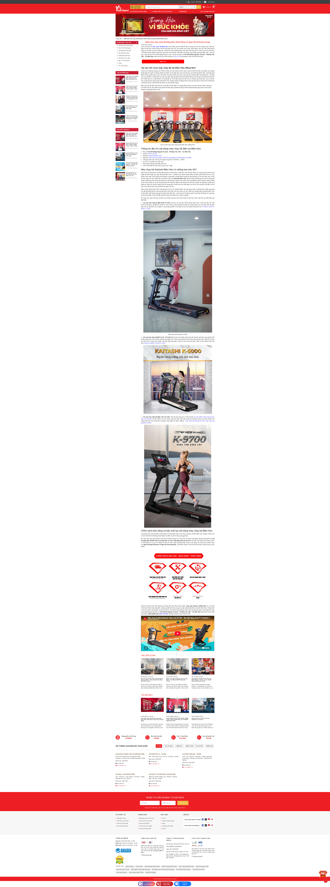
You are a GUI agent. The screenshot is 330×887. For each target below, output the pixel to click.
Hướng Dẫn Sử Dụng (124, 55)
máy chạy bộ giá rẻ (121, 872)
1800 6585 (125, 761)
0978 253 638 (125, 843)
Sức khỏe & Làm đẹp (124, 58)
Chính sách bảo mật (122, 823)
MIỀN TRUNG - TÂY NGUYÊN (194, 746)
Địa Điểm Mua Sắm (124, 53)
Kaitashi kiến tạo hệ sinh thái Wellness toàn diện (200, 719)
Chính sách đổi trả (144, 823)
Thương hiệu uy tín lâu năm (161, 11)
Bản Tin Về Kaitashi (124, 60)
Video (120, 63)
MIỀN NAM (209, 746)
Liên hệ (164, 828)
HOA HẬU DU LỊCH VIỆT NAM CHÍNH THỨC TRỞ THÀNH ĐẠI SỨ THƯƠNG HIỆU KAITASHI (177, 719)
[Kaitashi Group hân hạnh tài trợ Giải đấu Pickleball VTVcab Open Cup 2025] (120, 119)
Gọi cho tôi (183, 803)
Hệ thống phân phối (167, 826)
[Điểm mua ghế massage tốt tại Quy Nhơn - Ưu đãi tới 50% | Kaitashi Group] (177, 669)
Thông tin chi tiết (147, 855)
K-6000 (146, 343)
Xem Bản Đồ (120, 763)
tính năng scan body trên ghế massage (163, 869)
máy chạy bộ (139, 866)
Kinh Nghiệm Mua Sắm (125, 50)
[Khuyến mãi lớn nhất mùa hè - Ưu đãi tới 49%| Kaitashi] (120, 166)
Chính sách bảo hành (145, 828)
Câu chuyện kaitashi (207, 11)
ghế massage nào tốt (202, 866)
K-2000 (204, 207)
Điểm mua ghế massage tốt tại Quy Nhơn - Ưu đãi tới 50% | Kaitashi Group (177, 680)
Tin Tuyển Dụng (123, 65)
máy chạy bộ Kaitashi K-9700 (195, 421)
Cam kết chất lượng (122, 826)
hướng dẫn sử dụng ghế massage (140, 869)
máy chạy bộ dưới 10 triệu (136, 872)
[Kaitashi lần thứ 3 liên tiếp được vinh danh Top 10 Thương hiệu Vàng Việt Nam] (120, 176)
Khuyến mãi (183, 11)
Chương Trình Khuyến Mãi (126, 45)
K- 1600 (147, 208)
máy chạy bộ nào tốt (198, 869)
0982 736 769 (126, 845)
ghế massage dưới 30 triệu (186, 866)
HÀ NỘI (159, 746)
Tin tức (164, 818)
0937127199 (177, 56)
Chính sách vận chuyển (145, 826)
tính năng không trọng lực (183, 869)
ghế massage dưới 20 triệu (169, 866)
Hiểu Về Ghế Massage (125, 48)
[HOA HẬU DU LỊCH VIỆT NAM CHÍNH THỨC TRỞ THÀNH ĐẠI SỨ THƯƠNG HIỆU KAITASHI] (120, 90)
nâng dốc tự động (151, 872)
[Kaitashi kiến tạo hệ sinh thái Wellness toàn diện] (120, 109)
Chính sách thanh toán (145, 821)
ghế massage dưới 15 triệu (152, 866)
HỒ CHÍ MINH (169, 746)
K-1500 (210, 207)
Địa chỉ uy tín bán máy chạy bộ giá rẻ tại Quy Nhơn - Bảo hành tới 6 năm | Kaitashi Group (152, 680)
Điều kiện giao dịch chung (146, 818)
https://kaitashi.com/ (155, 156)
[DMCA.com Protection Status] (120, 860)
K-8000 (151, 343)
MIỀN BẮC (179, 746)
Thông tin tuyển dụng (168, 821)
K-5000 (157, 343)
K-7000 (162, 343)
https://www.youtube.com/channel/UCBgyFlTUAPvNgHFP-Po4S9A (169, 157)
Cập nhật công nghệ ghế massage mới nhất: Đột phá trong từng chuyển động (152, 719)
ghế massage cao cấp (122, 869)
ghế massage (130, 866)
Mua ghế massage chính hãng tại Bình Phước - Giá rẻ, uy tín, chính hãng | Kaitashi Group (201, 680)
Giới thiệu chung (121, 818)
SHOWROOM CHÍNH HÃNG (138, 11)
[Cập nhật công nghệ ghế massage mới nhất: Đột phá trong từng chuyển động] (120, 80)
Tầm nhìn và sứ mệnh (123, 821)
